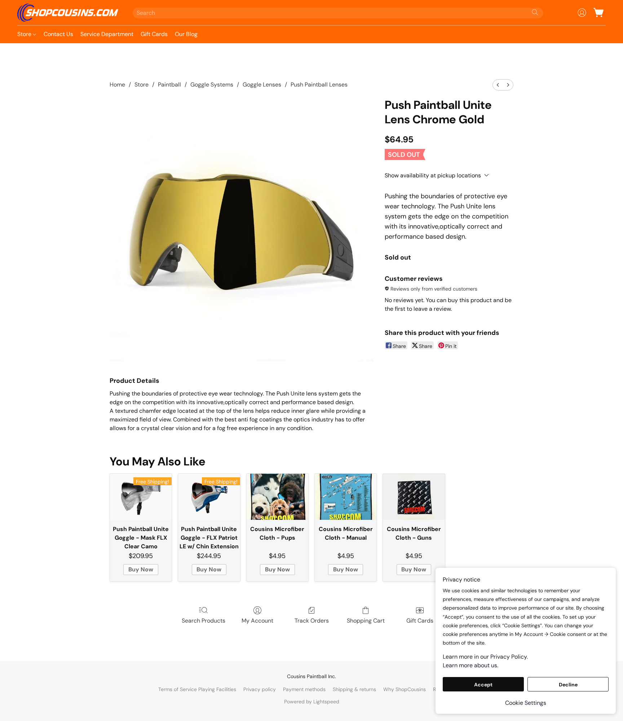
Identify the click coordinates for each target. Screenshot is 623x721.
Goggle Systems (211, 84)
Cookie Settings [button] (525, 703)
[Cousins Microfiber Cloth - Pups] (277, 497)
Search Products (203, 620)
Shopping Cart (366, 620)
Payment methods (304, 689)
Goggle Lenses (262, 84)
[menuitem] (498, 85)
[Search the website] (535, 12)
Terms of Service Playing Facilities (197, 689)
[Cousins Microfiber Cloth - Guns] (414, 497)
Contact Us (58, 34)
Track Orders (312, 620)
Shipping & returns (354, 689)
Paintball (169, 84)
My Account (257, 620)
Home (117, 84)
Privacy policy (259, 689)
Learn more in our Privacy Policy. (485, 656)
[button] (67, 13)
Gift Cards (154, 34)
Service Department (106, 34)
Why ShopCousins (404, 689)
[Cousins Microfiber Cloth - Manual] (345, 497)
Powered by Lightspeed (311, 701)
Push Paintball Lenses (319, 84)
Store (25, 34)
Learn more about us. (470, 665)
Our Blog (186, 34)
